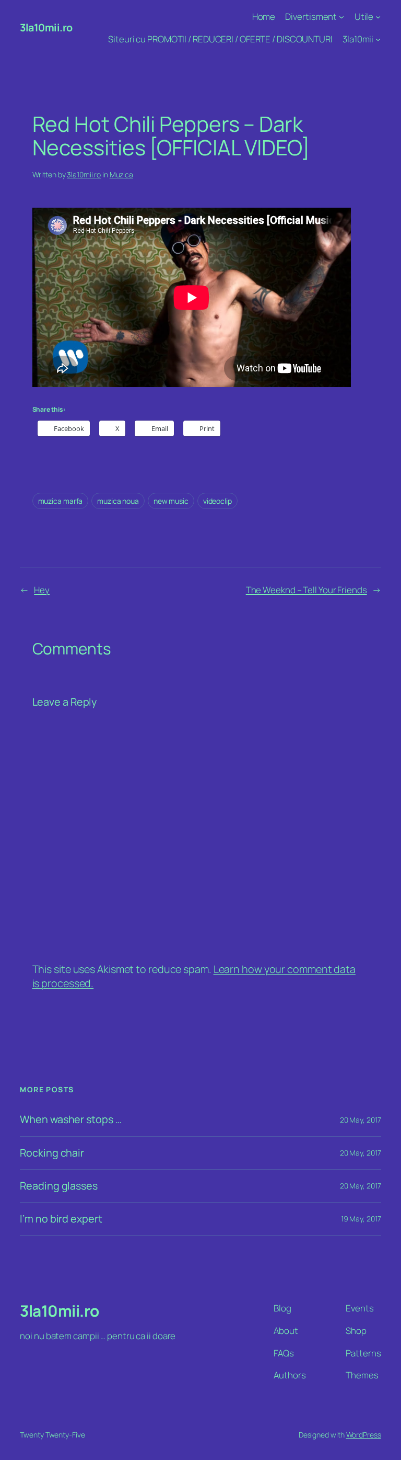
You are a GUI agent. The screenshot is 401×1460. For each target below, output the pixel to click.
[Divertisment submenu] (341, 16)
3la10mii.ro (46, 27)
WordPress (363, 1435)
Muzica (121, 174)
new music (171, 501)
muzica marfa (60, 501)
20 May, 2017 (360, 1120)
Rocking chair (52, 1153)
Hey (42, 590)
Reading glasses (59, 1186)
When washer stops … (70, 1119)
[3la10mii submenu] (378, 39)
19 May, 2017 (361, 1219)
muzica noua (118, 501)
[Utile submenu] (378, 16)
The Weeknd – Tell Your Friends (306, 590)
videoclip (217, 501)
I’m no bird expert (61, 1219)
